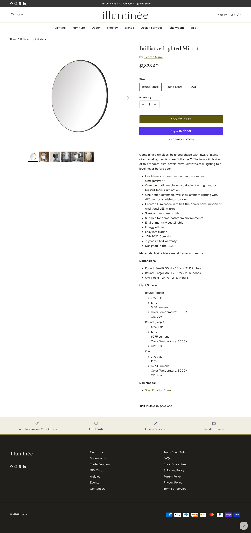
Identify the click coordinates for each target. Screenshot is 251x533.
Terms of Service (175, 489)
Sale (193, 28)
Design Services (152, 28)
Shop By (112, 28)
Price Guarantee (175, 464)
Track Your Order (175, 452)
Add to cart (181, 119)
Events (94, 482)
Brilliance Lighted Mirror (33, 39)
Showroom (176, 28)
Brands (129, 28)
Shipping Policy (174, 470)
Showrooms (98, 458)
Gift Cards (97, 470)
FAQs (167, 458)
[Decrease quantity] (143, 104)
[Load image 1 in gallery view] (80, 96)
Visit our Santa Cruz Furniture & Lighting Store (126, 3)
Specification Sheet (158, 390)
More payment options (181, 139)
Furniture (79, 28)
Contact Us (97, 489)
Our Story (96, 452)
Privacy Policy (173, 482)
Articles (95, 476)
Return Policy (173, 476)
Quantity (145, 97)
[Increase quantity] (156, 104)
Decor (96, 28)
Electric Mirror (153, 57)
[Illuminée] (125, 15)
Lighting (60, 28)
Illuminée (24, 514)
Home (13, 39)
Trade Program (100, 464)
